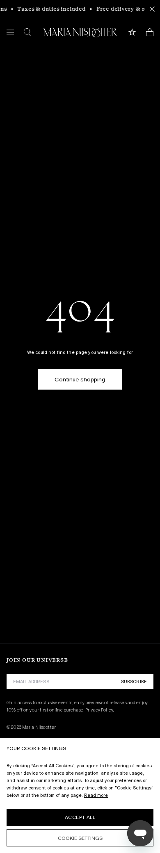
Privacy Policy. (99, 709)
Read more (96, 795)
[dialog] (80, 795)
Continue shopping (80, 379)
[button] (80, 837)
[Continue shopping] (79, 372)
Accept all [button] (80, 817)
